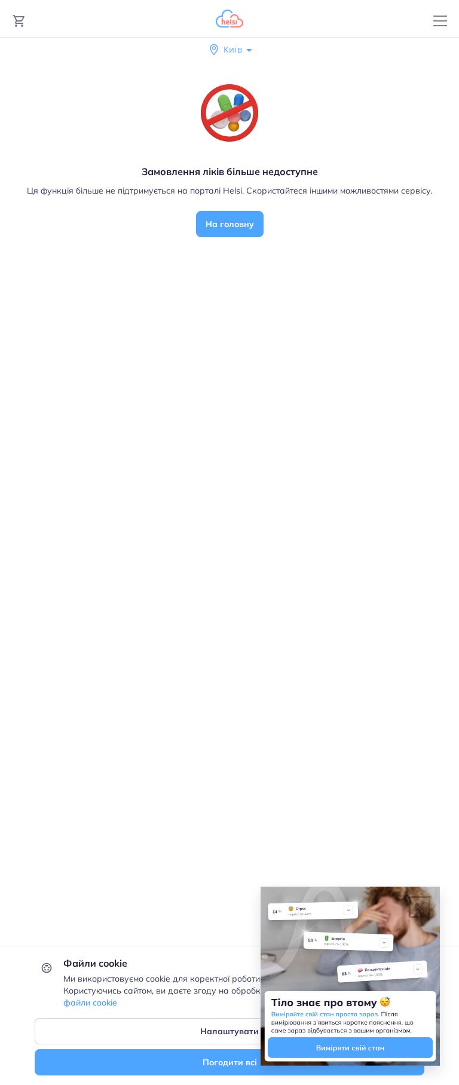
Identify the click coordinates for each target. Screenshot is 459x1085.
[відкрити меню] (440, 21)
